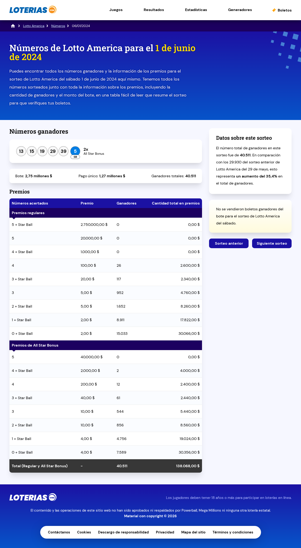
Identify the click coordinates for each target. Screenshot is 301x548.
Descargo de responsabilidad (123, 532)
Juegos (116, 9)
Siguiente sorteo (272, 243)
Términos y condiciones (233, 532)
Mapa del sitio (193, 532)
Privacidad (165, 532)
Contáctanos (59, 532)
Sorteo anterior (229, 243)
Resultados (154, 9)
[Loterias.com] (32, 12)
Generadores (240, 9)
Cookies (84, 532)
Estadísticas (196, 9)
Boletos (285, 10)
